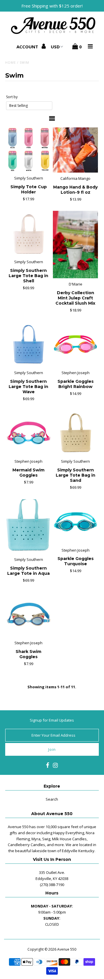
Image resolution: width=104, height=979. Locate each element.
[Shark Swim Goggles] (28, 614)
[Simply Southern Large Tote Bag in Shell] (28, 233)
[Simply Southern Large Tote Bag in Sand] (75, 433)
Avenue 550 (66, 949)
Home (10, 62)
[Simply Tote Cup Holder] (28, 149)
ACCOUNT (27, 47)
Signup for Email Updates (52, 720)
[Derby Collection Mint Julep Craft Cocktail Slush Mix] (75, 244)
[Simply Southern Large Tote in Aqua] (28, 526)
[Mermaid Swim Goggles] (28, 433)
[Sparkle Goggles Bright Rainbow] (75, 344)
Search (52, 799)
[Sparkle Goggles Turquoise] (75, 521)
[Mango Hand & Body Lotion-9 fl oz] (75, 150)
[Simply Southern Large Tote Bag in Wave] (28, 344)
